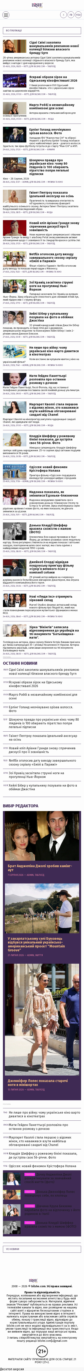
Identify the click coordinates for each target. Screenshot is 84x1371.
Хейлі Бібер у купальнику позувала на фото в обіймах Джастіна (51, 317)
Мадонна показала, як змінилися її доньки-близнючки (53, 493)
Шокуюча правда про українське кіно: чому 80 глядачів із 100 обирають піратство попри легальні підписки (49, 167)
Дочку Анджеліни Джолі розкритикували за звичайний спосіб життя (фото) (47, 1178)
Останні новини (20, 663)
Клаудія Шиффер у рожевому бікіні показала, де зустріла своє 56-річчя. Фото (52, 439)
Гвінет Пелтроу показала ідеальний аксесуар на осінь (51, 194)
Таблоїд (51, 66)
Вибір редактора (20, 806)
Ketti (26, 66)
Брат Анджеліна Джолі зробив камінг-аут (40, 868)
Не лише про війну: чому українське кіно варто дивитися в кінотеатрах (54, 351)
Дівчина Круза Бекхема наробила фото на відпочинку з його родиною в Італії (52, 1209)
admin (25, 182)
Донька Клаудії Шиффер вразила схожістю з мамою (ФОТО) (50, 529)
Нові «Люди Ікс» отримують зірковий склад (50, 598)
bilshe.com (38, 1286)
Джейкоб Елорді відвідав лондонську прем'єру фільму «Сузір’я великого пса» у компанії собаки (51, 567)
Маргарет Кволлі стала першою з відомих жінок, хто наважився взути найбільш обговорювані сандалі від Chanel (54, 409)
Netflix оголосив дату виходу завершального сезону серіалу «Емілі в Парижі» (53, 258)
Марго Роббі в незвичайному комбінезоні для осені (51, 106)
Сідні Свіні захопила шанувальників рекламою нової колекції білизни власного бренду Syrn (54, 48)
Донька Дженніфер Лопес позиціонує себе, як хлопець (49, 1193)
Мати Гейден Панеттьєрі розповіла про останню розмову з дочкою (47, 379)
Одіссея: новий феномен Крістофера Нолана (48, 468)
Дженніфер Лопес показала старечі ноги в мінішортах (38, 1083)
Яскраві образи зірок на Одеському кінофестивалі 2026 (53, 78)
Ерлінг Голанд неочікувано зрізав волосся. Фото (50, 131)
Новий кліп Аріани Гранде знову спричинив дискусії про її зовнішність (54, 226)
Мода (51, 119)
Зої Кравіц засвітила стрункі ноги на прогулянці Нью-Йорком (51, 286)
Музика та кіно (55, 182)
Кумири (51, 150)
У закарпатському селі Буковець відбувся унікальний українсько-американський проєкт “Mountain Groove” (36, 944)
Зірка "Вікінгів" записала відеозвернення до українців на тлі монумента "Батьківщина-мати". (54, 632)
